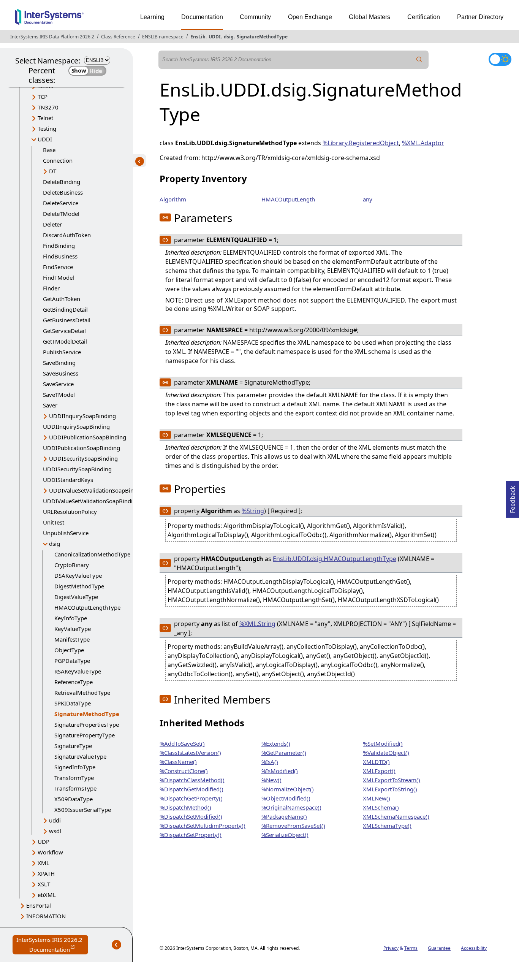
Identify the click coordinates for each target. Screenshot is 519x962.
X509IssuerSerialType (82, 809)
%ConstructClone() (184, 771)
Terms (411, 948)
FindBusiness (60, 256)
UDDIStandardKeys (68, 479)
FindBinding (59, 245)
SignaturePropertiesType (86, 724)
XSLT (44, 884)
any (367, 199)
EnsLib (198, 36)
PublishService (62, 352)
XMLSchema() (381, 807)
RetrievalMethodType (82, 692)
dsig (229, 36)
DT (52, 171)
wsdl (55, 831)
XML (43, 863)
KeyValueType (72, 628)
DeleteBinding (61, 181)
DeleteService (60, 203)
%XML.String (257, 624)
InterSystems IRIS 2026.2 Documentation (52, 945)
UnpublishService (66, 533)
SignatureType (73, 746)
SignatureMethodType (262, 36)
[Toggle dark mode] (500, 59)
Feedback (512, 497)
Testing (47, 128)
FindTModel (58, 277)
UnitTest (53, 522)
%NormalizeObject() (287, 789)
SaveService (58, 384)
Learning (152, 17)
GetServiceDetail (64, 330)
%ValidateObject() (386, 752)
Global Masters (369, 17)
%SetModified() (383, 743)
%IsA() (269, 761)
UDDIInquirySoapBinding (82, 416)
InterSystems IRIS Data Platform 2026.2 (52, 36)
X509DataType (73, 799)
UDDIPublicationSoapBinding (87, 437)
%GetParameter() (283, 752)
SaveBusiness (60, 373)
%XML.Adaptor (423, 143)
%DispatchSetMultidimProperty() (202, 825)
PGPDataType (72, 660)
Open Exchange (310, 17)
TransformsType (75, 788)
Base (49, 150)
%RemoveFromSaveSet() (293, 825)
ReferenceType (73, 682)
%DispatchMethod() (185, 807)
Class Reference (118, 36)
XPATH (46, 873)
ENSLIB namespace (163, 36)
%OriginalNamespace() (291, 807)
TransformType (74, 777)
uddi (55, 820)
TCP (42, 96)
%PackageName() (284, 816)
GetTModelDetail (65, 341)
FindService (58, 267)
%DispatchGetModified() (191, 789)
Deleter (52, 224)
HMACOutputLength (288, 199)
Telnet (45, 118)
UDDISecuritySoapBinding (83, 458)
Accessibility (474, 948)
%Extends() (275, 743)
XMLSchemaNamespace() (396, 816)
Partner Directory (480, 17)
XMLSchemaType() (387, 825)
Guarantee (439, 948)
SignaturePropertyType (84, 735)
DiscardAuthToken (67, 235)
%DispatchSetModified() (191, 816)
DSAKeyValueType (78, 575)
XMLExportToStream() (391, 780)
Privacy (391, 948)
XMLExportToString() (390, 789)
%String (253, 511)
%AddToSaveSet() (182, 743)
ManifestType (72, 639)
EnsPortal (38, 905)
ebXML (47, 895)
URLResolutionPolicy (70, 511)
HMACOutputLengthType (87, 607)
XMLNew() (376, 798)
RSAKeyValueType (77, 671)
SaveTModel (59, 394)
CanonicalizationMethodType (92, 554)
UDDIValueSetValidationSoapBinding (97, 490)
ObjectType (69, 650)
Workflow (50, 852)
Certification (423, 17)
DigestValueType (76, 597)
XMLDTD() (376, 761)
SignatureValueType (80, 756)
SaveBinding (59, 362)
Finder (51, 288)
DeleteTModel (61, 213)
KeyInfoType (70, 618)
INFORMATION (46, 916)
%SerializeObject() (285, 834)
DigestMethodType (79, 586)
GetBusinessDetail (66, 320)
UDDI (215, 36)
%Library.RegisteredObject (361, 143)
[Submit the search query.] (419, 60)
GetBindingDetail (65, 309)
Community (255, 17)
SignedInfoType (74, 767)
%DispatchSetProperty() (191, 834)
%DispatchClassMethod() (192, 780)
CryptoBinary (71, 565)
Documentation (202, 17)
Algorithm (173, 199)
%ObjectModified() (285, 798)
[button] (165, 217)
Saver (50, 405)
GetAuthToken (61, 299)
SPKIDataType (72, 703)
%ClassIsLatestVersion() (190, 752)
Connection (58, 160)
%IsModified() (279, 771)
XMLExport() (379, 771)
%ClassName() (178, 761)
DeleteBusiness (63, 192)
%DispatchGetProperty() (191, 798)
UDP (43, 841)
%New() (271, 780)
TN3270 (48, 107)
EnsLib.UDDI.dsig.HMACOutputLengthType (334, 559)
